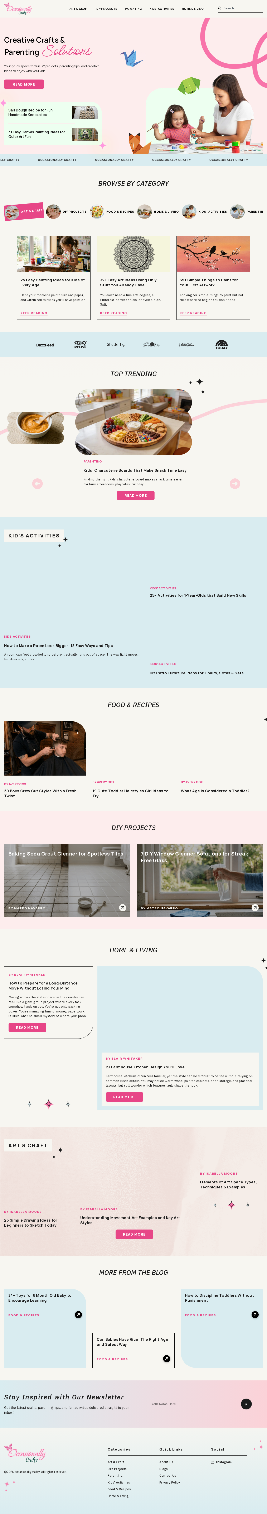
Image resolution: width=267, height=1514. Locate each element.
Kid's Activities (34, 535)
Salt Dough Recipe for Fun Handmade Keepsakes (30, 112)
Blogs (163, 1469)
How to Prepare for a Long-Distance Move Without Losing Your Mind (43, 986)
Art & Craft (79, 9)
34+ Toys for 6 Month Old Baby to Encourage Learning (40, 1298)
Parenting (133, 9)
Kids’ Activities (162, 9)
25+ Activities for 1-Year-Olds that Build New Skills (198, 595)
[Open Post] (122, 907)
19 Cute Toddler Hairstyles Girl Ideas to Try (130, 793)
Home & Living (193, 9)
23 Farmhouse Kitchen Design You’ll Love (145, 1066)
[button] (37, 483)
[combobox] (240, 8)
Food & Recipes (133, 704)
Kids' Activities (17, 636)
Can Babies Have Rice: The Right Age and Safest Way (132, 1342)
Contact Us (167, 1475)
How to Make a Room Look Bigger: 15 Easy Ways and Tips (58, 645)
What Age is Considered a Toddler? (215, 790)
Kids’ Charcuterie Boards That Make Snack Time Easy (135, 470)
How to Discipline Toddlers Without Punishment (219, 1298)
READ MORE (28, 84)
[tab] (24, 211)
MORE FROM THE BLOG (133, 1272)
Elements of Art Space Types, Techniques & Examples (228, 1184)
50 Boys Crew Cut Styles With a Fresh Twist (40, 793)
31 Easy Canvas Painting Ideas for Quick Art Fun (36, 134)
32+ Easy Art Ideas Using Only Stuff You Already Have (128, 282)
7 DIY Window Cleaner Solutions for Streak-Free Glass (195, 857)
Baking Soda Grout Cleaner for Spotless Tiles (65, 853)
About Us (166, 1462)
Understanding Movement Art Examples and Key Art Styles (130, 1220)
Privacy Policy (169, 1482)
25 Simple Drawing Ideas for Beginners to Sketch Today (30, 1223)
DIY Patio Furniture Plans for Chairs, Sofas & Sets (197, 672)
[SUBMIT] (246, 1404)
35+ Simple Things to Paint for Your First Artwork (209, 282)
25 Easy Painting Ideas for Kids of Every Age (52, 282)
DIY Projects (106, 9)
